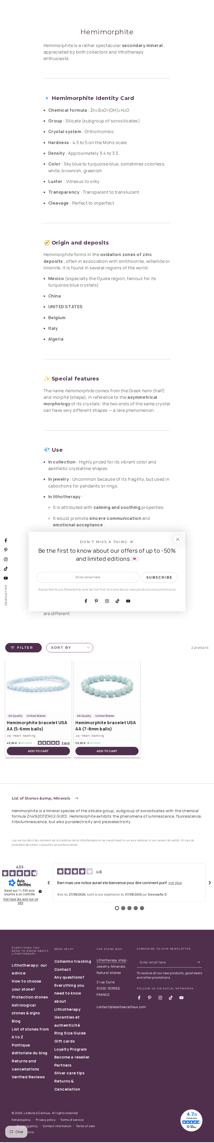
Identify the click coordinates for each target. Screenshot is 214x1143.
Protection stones (30, 997)
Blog (16, 1021)
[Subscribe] (199, 962)
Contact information (57, 1126)
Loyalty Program (70, 1049)
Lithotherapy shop (111, 960)
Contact (62, 969)
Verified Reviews (28, 1076)
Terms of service (72, 1120)
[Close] (178, 539)
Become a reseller (72, 1057)
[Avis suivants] (209, 882)
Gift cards (64, 1041)
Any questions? (69, 977)
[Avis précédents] (48, 882)
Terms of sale (85, 1126)
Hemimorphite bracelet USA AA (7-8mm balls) (105, 726)
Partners (63, 1065)
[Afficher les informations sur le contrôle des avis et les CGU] (40, 891)
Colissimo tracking (72, 961)
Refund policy (21, 1120)
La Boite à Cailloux (37, 1113)
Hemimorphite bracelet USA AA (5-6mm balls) (37, 726)
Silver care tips (69, 1072)
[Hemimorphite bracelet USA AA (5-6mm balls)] (38, 685)
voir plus (175, 883)
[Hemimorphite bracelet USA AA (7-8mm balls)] (107, 685)
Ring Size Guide (70, 1033)
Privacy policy (46, 1120)
